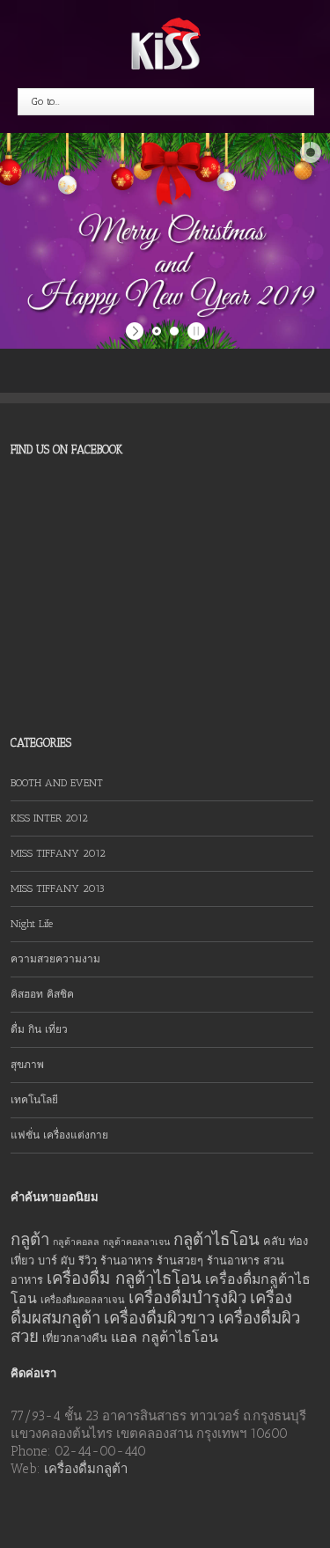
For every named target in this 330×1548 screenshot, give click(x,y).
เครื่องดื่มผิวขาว (159, 1318)
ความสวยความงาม (55, 959)
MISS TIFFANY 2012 (58, 853)
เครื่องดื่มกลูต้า (86, 1469)
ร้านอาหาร (233, 1260)
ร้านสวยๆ (180, 1260)
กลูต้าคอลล (76, 1242)
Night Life (32, 924)
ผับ (68, 1260)
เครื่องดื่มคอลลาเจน (82, 1300)
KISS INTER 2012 (49, 818)
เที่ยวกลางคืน (74, 1338)
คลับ (274, 1241)
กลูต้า (30, 1239)
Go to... (46, 101)
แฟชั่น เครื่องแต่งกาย (59, 1135)
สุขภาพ (27, 1064)
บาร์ (47, 1260)
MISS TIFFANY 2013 (58, 888)
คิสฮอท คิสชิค (42, 994)
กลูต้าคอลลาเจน (136, 1242)
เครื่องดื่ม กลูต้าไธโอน (124, 1278)
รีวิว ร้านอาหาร (115, 1260)
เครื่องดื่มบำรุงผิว (187, 1297)
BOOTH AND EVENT (57, 783)
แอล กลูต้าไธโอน (164, 1337)
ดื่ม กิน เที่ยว (39, 1029)
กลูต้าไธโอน (216, 1239)
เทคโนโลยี (34, 1100)
